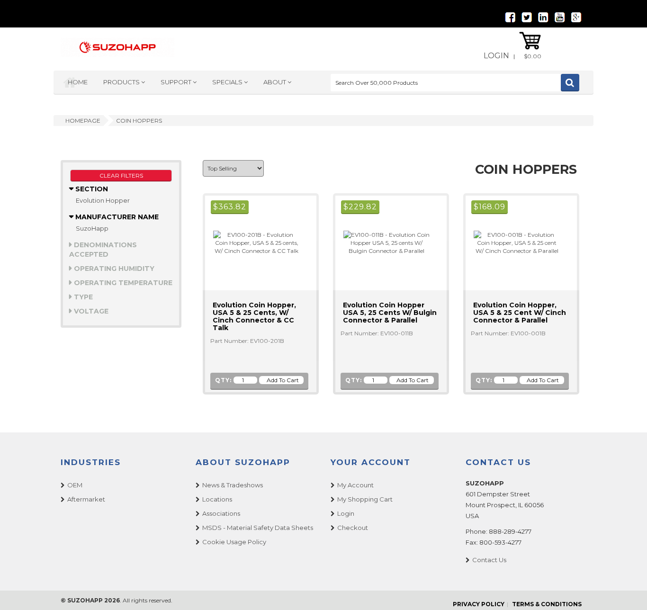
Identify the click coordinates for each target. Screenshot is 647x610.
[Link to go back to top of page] (628, 591)
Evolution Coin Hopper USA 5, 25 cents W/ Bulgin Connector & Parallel (390, 312)
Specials (228, 82)
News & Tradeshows (232, 485)
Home (78, 82)
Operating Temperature (122, 282)
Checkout (352, 527)
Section (90, 189)
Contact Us (489, 560)
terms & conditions (547, 604)
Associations (221, 513)
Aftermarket (86, 499)
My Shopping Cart (365, 499)
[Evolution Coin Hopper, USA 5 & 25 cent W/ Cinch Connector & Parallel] (513, 242)
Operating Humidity (113, 268)
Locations (217, 499)
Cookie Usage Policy (234, 542)
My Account (355, 485)
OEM (74, 485)
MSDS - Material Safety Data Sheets (257, 527)
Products (122, 82)
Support (177, 82)
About (275, 82)
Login (496, 55)
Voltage (90, 311)
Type (82, 297)
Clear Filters (121, 175)
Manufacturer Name (116, 217)
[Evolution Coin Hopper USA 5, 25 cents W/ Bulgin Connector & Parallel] (382, 242)
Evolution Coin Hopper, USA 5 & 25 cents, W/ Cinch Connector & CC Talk (254, 316)
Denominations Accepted (103, 250)
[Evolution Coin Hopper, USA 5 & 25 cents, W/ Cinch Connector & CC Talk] (252, 242)
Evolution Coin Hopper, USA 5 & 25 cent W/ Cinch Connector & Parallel (519, 312)
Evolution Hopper (103, 200)
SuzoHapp (92, 228)
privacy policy (478, 604)
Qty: (223, 380)
